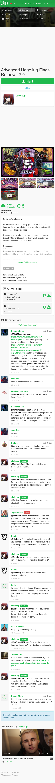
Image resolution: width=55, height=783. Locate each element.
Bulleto (14, 442)
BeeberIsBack (17, 331)
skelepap (21, 95)
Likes (23, 207)
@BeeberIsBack (18, 394)
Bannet (27, 513)
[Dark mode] (47, 3)
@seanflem (16, 412)
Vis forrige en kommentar (28, 325)
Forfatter (24, 461)
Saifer (13, 584)
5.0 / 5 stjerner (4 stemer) (9, 213)
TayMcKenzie (17, 512)
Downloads (11, 207)
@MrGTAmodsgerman (21, 334)
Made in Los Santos (9, 775)
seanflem (15, 378)
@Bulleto (15, 500)
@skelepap (32, 363)
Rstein (14, 536)
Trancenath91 (17, 654)
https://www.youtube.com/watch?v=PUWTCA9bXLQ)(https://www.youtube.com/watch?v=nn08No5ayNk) (26, 348)
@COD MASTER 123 (20, 642)
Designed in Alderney (10, 772)
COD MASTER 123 (19, 626)
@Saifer (14, 608)
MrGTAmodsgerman (20, 391)
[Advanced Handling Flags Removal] (27, 162)
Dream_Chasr (17, 696)
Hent (29, 81)
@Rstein (15, 557)
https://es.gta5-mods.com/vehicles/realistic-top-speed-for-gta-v (30, 663)
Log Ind (22, 715)
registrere (35, 715)
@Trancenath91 (18, 678)
